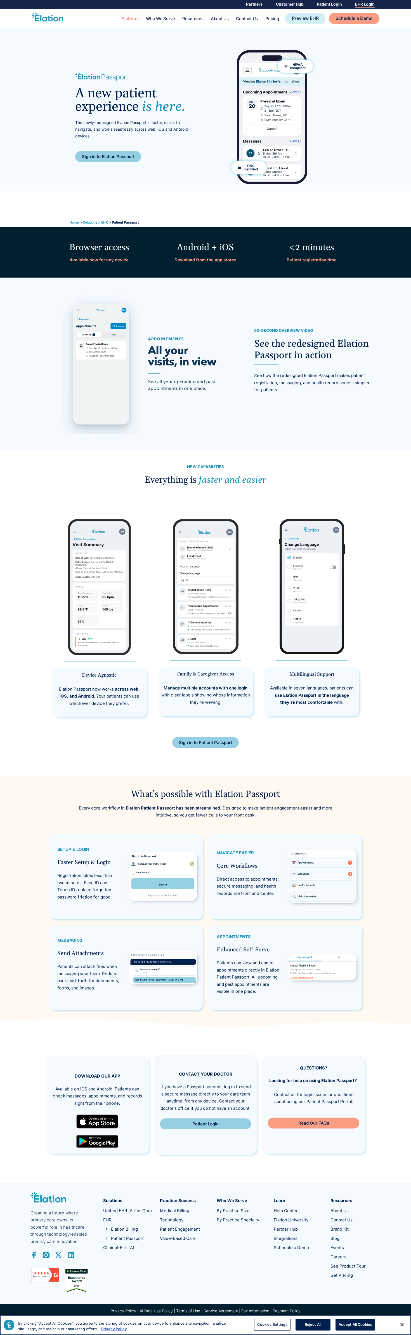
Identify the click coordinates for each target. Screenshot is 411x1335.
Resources (192, 18)
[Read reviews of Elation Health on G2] (45, 1280)
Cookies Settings (272, 1324)
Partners (254, 4)
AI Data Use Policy (156, 1310)
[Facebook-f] (33, 1255)
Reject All (313, 1324)
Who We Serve (160, 18)
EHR (104, 222)
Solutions (90, 222)
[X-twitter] (58, 1255)
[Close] (402, 1324)
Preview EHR (305, 18)
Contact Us (247, 18)
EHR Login (365, 4)
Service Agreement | (222, 1310)
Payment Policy (287, 1310)
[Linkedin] (70, 1255)
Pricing (272, 18)
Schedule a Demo (354, 18)
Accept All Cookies (355, 1324)
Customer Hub (290, 4)
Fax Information (255, 1310)
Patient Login (329, 4)
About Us (220, 18)
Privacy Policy (123, 1310)
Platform (130, 18)
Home (74, 222)
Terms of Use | (190, 1310)
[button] (248, 167)
